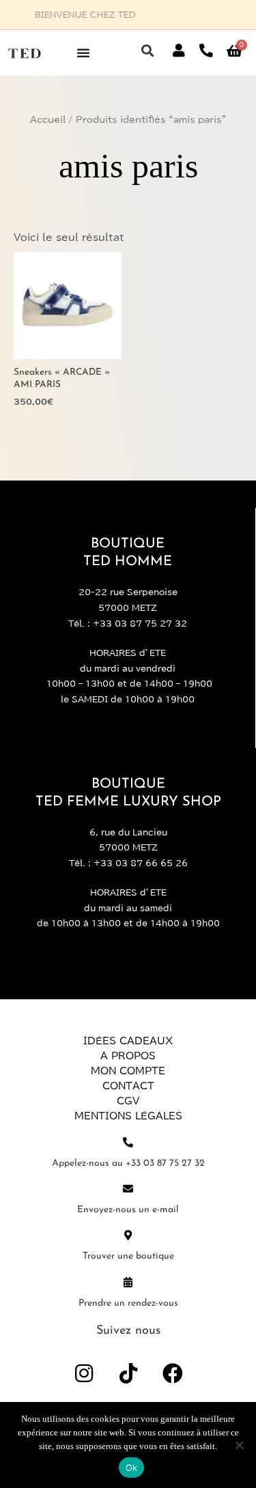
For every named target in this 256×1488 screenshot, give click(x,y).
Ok (132, 1467)
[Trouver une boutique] (128, 1235)
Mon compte (128, 1071)
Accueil (48, 119)
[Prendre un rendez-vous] (128, 1282)
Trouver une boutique (128, 1256)
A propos (128, 1056)
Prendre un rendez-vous (128, 1303)
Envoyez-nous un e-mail (128, 1210)
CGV (128, 1101)
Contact (128, 1086)
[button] (147, 51)
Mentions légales (128, 1116)
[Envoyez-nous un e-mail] (128, 1189)
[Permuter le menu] (83, 52)
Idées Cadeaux (128, 1041)
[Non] (239, 1445)
